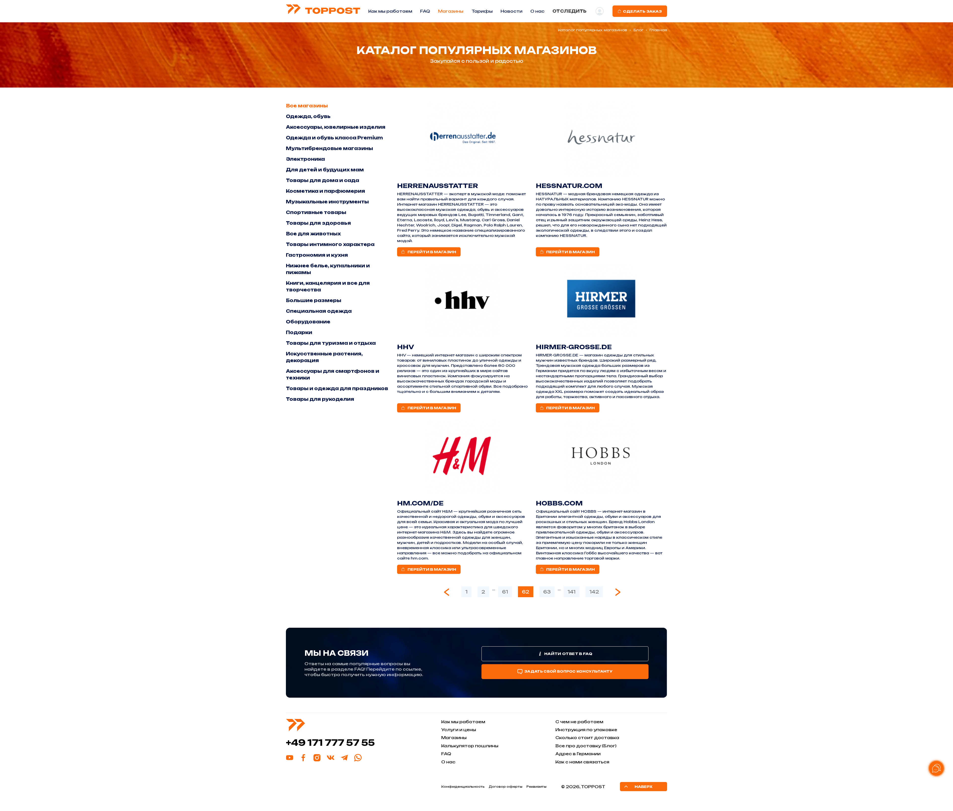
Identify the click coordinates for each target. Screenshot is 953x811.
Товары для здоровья (318, 223)
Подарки (299, 332)
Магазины (450, 11)
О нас (448, 761)
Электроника (305, 159)
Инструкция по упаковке (586, 729)
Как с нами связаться (582, 761)
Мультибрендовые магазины (329, 148)
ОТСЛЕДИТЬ (569, 11)
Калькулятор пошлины (469, 745)
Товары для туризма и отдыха (331, 343)
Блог (638, 30)
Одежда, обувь (308, 116)
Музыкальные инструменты (327, 201)
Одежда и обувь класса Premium (334, 137)
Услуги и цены (458, 729)
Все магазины (307, 105)
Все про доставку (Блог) (585, 745)
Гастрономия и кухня (317, 255)
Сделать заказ (642, 11)
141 (572, 591)
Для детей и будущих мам (325, 169)
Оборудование (308, 321)
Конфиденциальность (463, 786)
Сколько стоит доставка (587, 737)
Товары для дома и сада (322, 180)
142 (594, 591)
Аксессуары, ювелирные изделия (335, 127)
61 (505, 591)
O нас (537, 11)
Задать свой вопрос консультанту (568, 671)
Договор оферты (505, 786)
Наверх (643, 786)
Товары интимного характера (330, 244)
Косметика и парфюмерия (325, 191)
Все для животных (313, 233)
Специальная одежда (319, 311)
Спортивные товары (316, 212)
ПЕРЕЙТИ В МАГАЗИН (432, 252)
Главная (658, 30)
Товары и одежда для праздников (337, 388)
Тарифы (482, 11)
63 (547, 591)
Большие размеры (313, 300)
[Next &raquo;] (617, 592)
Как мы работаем (390, 11)
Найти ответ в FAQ (568, 654)
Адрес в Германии (578, 753)
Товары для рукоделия (320, 399)
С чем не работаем (579, 721)
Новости (511, 11)
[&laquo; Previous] (446, 592)
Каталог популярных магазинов (592, 30)
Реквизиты (536, 786)
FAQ (425, 11)
